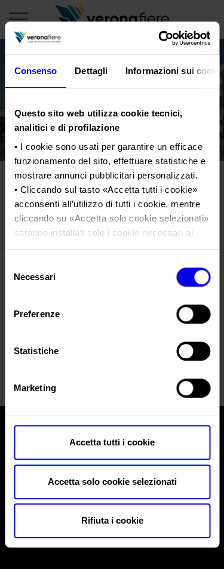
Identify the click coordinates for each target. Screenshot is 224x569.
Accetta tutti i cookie (112, 442)
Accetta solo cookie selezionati (112, 481)
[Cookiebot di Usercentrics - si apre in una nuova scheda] (159, 38)
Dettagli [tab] (91, 71)
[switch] (193, 314)
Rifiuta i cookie (112, 520)
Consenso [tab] (35, 71)
